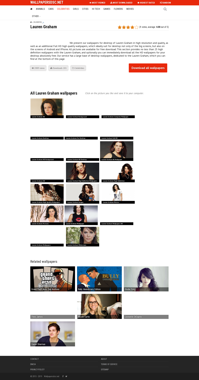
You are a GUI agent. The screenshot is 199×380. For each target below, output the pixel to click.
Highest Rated (147, 2)
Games (106, 9)
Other (35, 16)
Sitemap (105, 369)
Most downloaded (122, 2)
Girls (76, 9)
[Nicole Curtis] (99, 307)
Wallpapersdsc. (46, 2)
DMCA (33, 364)
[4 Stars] (132, 27)
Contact (34, 359)
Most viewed (98, 2)
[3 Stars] (128, 27)
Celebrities (63, 9)
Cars (51, 9)
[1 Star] (120, 27)
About (104, 359)
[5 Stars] (136, 27)
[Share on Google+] (38, 80)
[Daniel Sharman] (52, 335)
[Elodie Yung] (146, 280)
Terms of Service (109, 364)
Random (166, 2)
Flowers (118, 9)
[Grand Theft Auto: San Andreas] (52, 279)
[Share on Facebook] (32, 80)
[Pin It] (49, 80)
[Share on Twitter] (43, 80)
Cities (85, 9)
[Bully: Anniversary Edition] (99, 278)
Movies (130, 9)
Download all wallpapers (148, 68)
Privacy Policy (37, 369)
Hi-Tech (96, 9)
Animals (40, 9)
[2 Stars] (124, 27)
